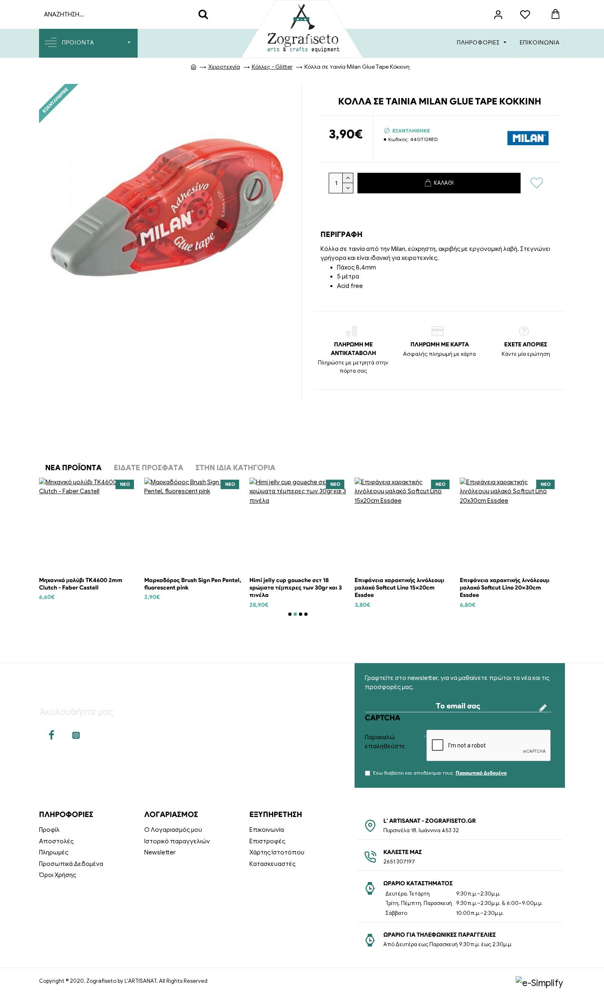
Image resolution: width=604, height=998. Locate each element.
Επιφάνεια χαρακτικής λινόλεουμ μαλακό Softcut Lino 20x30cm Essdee (504, 588)
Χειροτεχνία (224, 66)
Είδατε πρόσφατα (148, 467)
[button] (290, 614)
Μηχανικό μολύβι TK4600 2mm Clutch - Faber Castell (80, 584)
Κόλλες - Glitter (272, 66)
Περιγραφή (341, 234)
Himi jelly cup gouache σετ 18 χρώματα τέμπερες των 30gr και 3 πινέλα (295, 588)
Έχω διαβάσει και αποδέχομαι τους (440, 773)
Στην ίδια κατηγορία (235, 467)
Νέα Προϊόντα (73, 467)
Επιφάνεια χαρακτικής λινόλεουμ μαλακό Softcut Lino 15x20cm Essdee (399, 588)
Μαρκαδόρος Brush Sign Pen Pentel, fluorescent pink (192, 584)
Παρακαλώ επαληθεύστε (385, 741)
